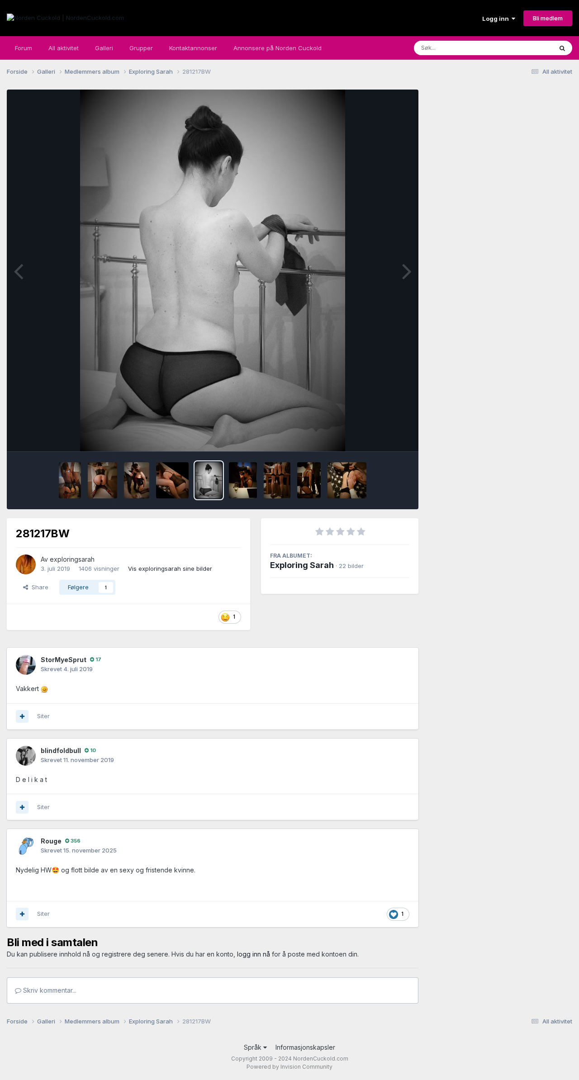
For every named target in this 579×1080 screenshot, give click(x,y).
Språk (253, 1047)
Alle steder (525, 47)
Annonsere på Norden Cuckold (277, 48)
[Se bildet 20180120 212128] (347, 480)
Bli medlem (548, 18)
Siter (43, 716)
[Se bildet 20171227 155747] (277, 480)
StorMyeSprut (63, 659)
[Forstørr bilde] (44, 688)
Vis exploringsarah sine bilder (170, 568)
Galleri (104, 48)
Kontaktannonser (193, 48)
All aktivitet (63, 48)
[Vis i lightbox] (212, 270)
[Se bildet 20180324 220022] (136, 480)
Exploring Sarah (302, 565)
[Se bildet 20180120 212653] (172, 480)
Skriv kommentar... (48, 990)
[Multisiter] (22, 716)
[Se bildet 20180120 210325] (308, 480)
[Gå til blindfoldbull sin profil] (26, 756)
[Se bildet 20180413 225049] (102, 480)
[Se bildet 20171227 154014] (243, 480)
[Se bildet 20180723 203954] (70, 480)
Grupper (141, 48)
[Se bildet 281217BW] (208, 480)
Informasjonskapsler (305, 1047)
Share (38, 587)
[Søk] (562, 48)
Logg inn (497, 18)
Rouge (51, 841)
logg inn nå (253, 954)
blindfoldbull (61, 750)
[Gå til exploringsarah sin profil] (26, 564)
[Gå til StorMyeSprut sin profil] (26, 665)
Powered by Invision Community (289, 1066)
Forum (23, 48)
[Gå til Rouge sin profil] (26, 846)
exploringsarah (72, 559)
